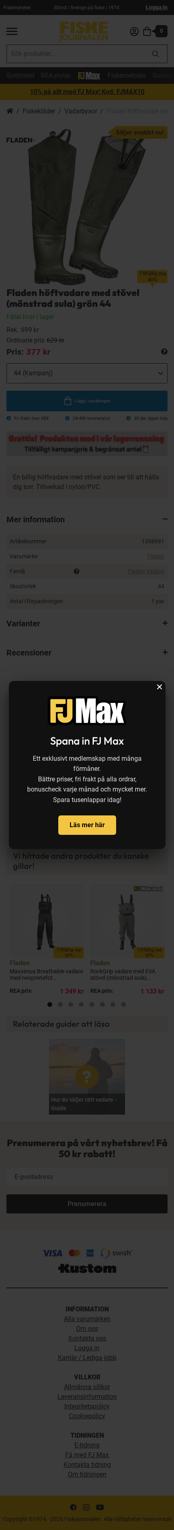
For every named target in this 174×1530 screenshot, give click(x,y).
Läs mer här (87, 825)
